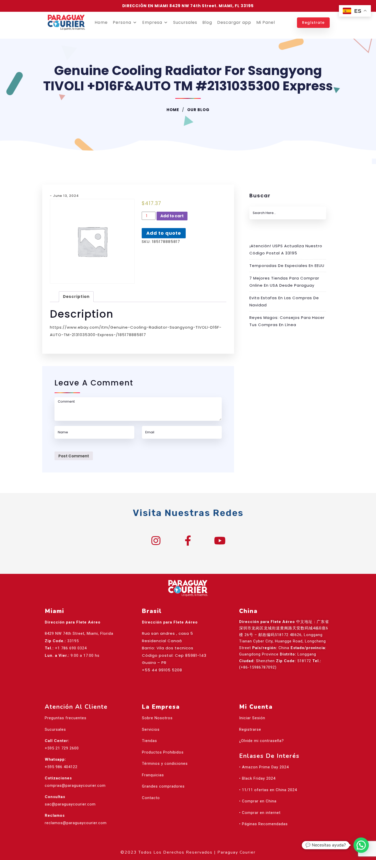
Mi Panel (265, 22)
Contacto (151, 797)
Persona (122, 22)
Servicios (151, 729)
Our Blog (197, 109)
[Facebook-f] (188, 540)
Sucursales (185, 22)
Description (76, 296)
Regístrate (313, 22)
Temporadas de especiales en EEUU (286, 265)
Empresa (152, 22)
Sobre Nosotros (157, 718)
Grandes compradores (163, 786)
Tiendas (149, 740)
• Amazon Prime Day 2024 (264, 767)
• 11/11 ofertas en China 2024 (268, 790)
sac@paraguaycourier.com (70, 804)
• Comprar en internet (260, 812)
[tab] (76, 296)
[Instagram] (156, 540)
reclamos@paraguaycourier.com (76, 823)
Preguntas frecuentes (65, 718)
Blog (207, 22)
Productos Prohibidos (163, 752)
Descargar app (234, 22)
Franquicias (153, 775)
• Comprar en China (258, 801)
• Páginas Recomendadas (263, 824)
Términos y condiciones (165, 763)
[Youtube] (220, 540)
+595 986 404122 (61, 767)
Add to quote (163, 233)
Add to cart (172, 216)
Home (101, 22)
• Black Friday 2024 (257, 778)
